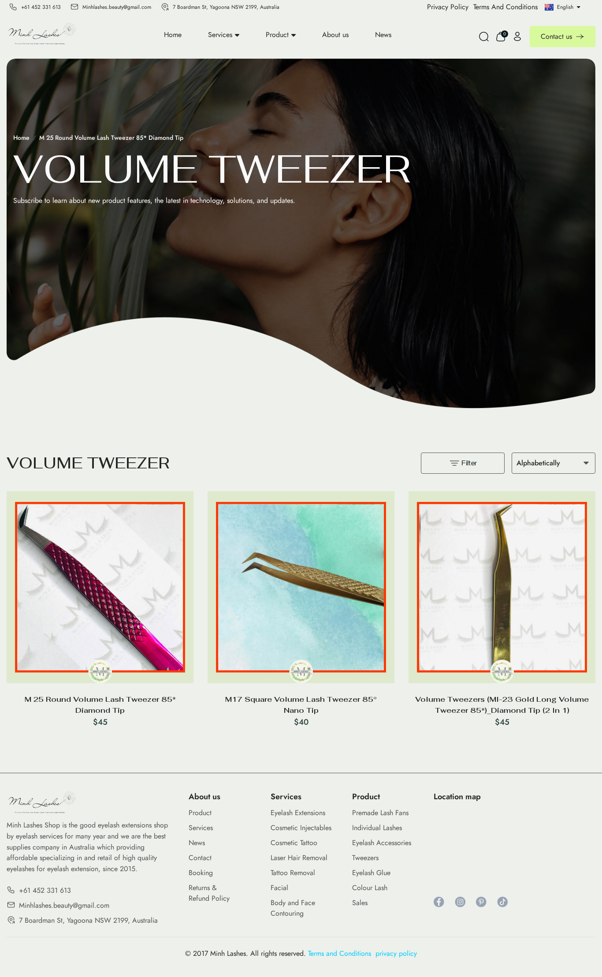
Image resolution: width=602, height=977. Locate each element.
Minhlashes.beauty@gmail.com (116, 7)
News (383, 35)
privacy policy (396, 953)
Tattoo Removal (293, 873)
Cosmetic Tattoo (294, 843)
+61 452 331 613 (41, 7)
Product (277, 35)
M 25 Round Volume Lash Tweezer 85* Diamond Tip (111, 138)
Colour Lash (369, 888)
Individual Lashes (377, 828)
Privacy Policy (447, 7)
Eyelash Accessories (381, 843)
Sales (360, 903)
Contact (200, 858)
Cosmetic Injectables (301, 828)
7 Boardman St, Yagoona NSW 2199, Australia (226, 7)
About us (335, 35)
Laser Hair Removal (299, 858)
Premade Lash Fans (380, 813)
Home (173, 35)
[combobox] (554, 463)
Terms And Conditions (505, 7)
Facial (279, 888)
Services (220, 35)
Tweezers (365, 858)
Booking (201, 873)
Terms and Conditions (341, 953)
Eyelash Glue (371, 873)
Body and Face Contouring (293, 908)
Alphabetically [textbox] (538, 463)
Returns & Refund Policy (209, 893)
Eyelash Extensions (298, 813)
